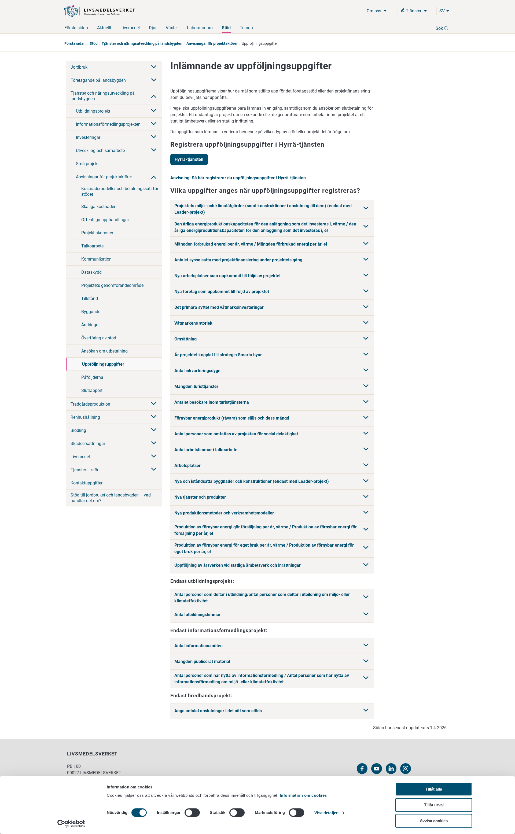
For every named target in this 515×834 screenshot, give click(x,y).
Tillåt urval (434, 805)
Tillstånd (89, 298)
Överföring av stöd (98, 337)
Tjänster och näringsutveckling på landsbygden (142, 43)
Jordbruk (79, 67)
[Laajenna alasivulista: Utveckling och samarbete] (154, 150)
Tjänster (413, 10)
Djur (153, 27)
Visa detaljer (326, 813)
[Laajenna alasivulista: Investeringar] (154, 137)
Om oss (374, 10)
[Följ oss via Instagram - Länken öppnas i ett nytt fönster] (405, 768)
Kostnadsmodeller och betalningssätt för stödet (119, 191)
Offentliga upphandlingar (105, 219)
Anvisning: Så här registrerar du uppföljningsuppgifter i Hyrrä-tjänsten (238, 177)
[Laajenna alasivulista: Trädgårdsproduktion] (154, 404)
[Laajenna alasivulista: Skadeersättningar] (154, 443)
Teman (246, 27)
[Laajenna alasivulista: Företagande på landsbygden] (154, 80)
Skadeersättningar (88, 443)
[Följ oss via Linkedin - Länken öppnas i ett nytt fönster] (391, 768)
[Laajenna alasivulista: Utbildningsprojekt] (154, 111)
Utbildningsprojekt (93, 111)
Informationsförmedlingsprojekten (108, 124)
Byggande (90, 311)
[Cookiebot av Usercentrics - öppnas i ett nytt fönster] (71, 824)
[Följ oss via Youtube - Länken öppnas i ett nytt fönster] (376, 768)
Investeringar (88, 137)
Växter (172, 27)
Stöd (226, 27)
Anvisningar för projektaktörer (212, 43)
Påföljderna (92, 377)
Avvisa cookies (434, 820)
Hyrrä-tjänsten (189, 159)
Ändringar (90, 324)
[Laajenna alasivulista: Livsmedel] (154, 456)
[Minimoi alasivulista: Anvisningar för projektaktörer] (154, 177)
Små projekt (87, 163)
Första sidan (76, 27)
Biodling (78, 430)
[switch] (192, 812)
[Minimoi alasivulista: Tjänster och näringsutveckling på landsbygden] (154, 96)
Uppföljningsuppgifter (103, 364)
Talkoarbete (92, 246)
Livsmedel (130, 27)
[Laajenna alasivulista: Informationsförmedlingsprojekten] (154, 124)
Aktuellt (104, 27)
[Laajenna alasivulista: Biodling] (154, 430)
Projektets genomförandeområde (112, 285)
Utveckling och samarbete (100, 150)
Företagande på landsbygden (98, 80)
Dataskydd (91, 272)
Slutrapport (91, 390)
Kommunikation (96, 259)
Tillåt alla (433, 789)
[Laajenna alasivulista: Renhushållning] (154, 417)
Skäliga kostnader (98, 206)
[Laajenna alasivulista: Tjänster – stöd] (154, 470)
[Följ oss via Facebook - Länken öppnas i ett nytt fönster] (362, 768)
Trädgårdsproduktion (90, 404)
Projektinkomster (97, 232)
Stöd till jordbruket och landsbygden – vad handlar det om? (111, 497)
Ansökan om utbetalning (104, 351)
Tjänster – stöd (85, 469)
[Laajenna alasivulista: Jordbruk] (154, 67)
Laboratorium (200, 27)
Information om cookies (303, 795)
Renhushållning (85, 417)
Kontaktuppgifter (86, 482)
